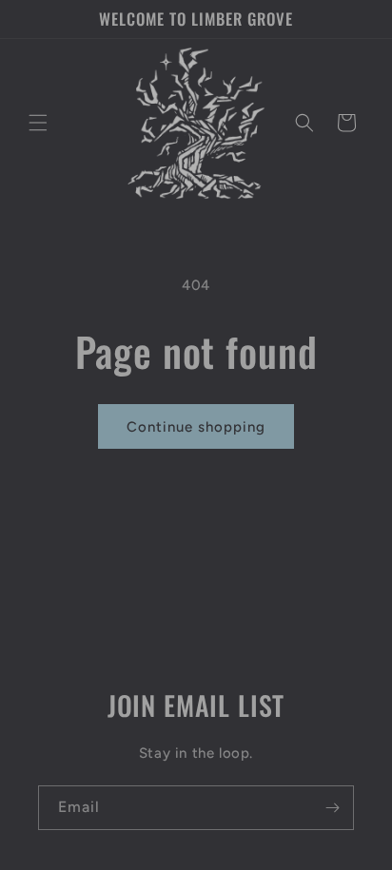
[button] (38, 123)
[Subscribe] (332, 807)
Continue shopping (196, 426)
